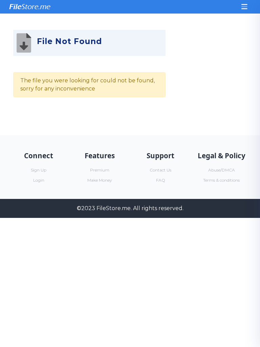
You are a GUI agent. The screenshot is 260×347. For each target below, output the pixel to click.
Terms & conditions (221, 180)
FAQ (160, 180)
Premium (99, 169)
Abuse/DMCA (221, 169)
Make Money (99, 180)
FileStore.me (113, 208)
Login (38, 180)
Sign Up (38, 169)
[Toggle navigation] (244, 7)
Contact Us (160, 169)
